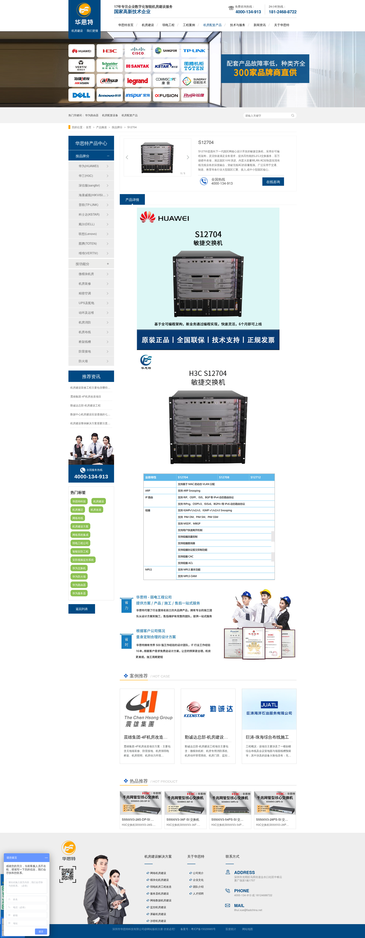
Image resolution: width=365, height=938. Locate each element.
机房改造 (96, 509)
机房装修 (85, 283)
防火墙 (83, 361)
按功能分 (82, 263)
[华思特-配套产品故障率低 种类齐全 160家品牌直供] (182, 106)
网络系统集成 (80, 535)
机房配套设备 (110, 115)
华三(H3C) (86, 175)
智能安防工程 (80, 551)
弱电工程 (168, 25)
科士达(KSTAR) (89, 214)
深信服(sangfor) (89, 185)
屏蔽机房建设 (158, 914)
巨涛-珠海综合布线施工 (267, 737)
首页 (89, 127)
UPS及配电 (86, 303)
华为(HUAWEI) (89, 166)
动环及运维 (86, 312)
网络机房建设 (158, 873)
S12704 (132, 127)
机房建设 (148, 25)
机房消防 (85, 322)
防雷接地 (85, 351)
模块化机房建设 (159, 880)
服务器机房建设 (159, 893)
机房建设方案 (80, 526)
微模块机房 (86, 274)
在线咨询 (273, 181)
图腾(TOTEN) (88, 243)
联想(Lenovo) (88, 234)
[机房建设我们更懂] (84, 38)
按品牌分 (117, 127)
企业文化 (198, 880)
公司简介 (198, 873)
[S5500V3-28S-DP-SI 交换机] (141, 803)
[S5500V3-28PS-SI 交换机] (275, 803)
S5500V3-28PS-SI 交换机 (273, 819)
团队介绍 (198, 886)
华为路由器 (91, 115)
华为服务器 (79, 593)
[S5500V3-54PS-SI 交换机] (230, 803)
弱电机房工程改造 (160, 886)
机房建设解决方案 (158, 856)
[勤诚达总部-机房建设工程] (208, 709)
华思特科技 (79, 501)
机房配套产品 (212, 25)
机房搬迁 (77, 509)
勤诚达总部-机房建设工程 (208, 737)
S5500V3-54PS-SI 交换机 (228, 819)
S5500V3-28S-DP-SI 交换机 (141, 819)
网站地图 (247, 929)
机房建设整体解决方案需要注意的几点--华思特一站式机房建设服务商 (111, 418)
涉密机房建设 (158, 921)
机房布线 (85, 332)
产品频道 (102, 127)
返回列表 (82, 609)
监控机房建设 (158, 907)
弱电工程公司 (80, 543)
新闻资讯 (260, 25)
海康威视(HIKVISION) (92, 195)
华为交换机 (79, 568)
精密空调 (85, 293)
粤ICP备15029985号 (203, 929)
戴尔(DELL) (86, 224)
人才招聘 (198, 893)
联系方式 (232, 856)
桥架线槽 (85, 341)
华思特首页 (125, 25)
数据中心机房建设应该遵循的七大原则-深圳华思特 (100, 409)
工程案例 (189, 25)
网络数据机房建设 (160, 900)
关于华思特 (281, 25)
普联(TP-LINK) (88, 204)
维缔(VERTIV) (88, 253)
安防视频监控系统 (83, 560)
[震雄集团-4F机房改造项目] (147, 709)
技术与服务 (237, 25)
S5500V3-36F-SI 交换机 (183, 819)
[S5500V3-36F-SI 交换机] (185, 803)
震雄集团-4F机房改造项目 (148, 737)
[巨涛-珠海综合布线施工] (269, 709)
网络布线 (77, 518)
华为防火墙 (79, 576)
